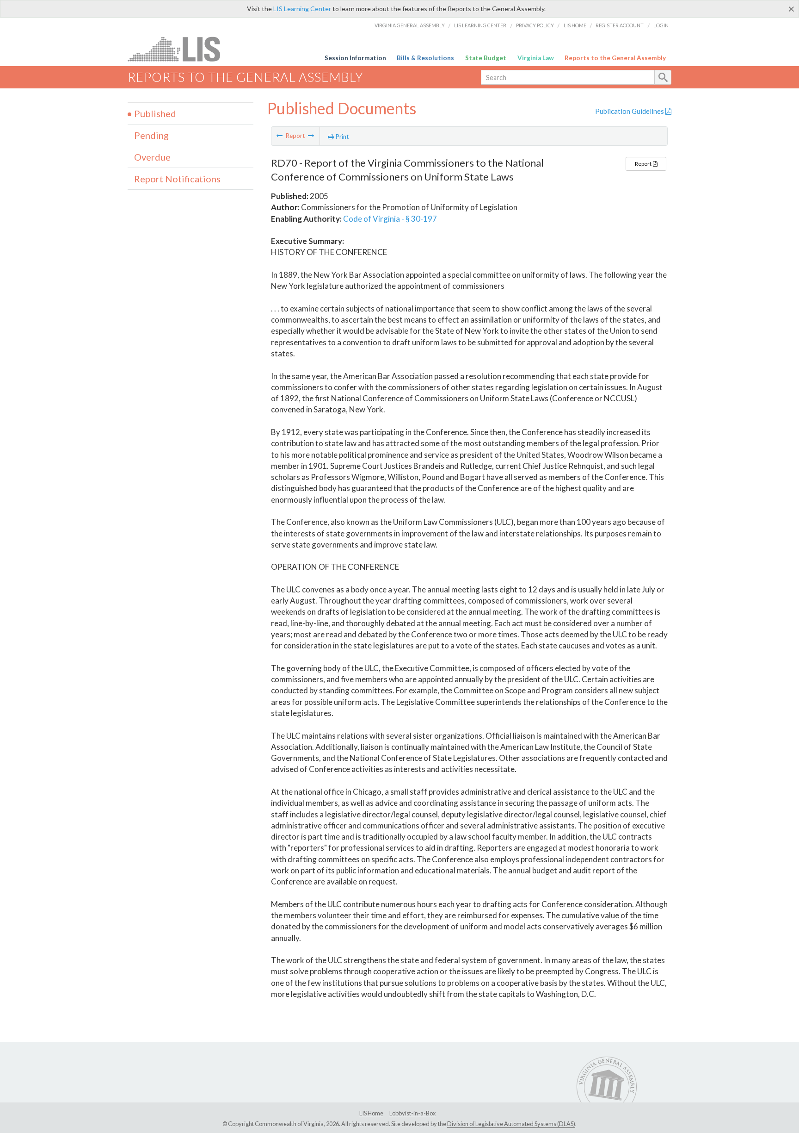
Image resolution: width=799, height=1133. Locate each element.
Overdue (152, 156)
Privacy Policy (535, 25)
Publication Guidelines (630, 111)
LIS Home (575, 25)
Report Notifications (177, 178)
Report (643, 163)
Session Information (355, 58)
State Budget (485, 58)
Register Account (620, 25)
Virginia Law (535, 58)
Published (155, 113)
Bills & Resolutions (425, 58)
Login (661, 25)
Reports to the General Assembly (615, 58)
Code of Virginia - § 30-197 (390, 219)
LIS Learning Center (302, 8)
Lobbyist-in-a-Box (412, 1113)
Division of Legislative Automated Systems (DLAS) (511, 1123)
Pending (151, 135)
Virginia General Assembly (410, 25)
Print (341, 136)
